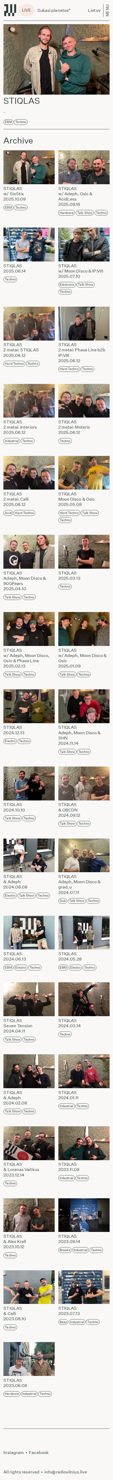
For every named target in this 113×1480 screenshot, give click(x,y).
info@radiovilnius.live (65, 1471)
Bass (63, 1322)
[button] (28, 167)
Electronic (67, 284)
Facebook (39, 1452)
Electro (10, 741)
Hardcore (67, 212)
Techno (20, 122)
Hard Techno (14, 363)
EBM (8, 122)
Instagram (13, 1452)
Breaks (65, 1250)
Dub (63, 900)
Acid (8, 513)
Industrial (12, 441)
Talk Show (85, 212)
